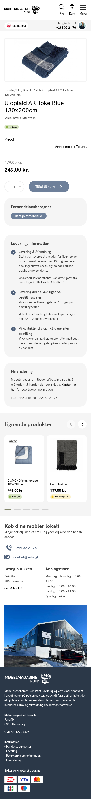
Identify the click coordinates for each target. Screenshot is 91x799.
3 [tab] (26, 509)
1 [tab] (7, 509)
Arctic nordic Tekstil (71, 146)
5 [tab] (45, 509)
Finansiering (13, 760)
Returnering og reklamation (23, 756)
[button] (72, 10)
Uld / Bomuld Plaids (28, 90)
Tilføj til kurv (45, 186)
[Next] (82, 424)
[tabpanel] (24, 468)
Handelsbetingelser (18, 746)
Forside (9, 90)
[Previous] (71, 424)
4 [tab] (35, 509)
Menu (83, 13)
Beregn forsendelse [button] (29, 216)
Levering (11, 751)
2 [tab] (17, 509)
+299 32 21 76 (66, 27)
